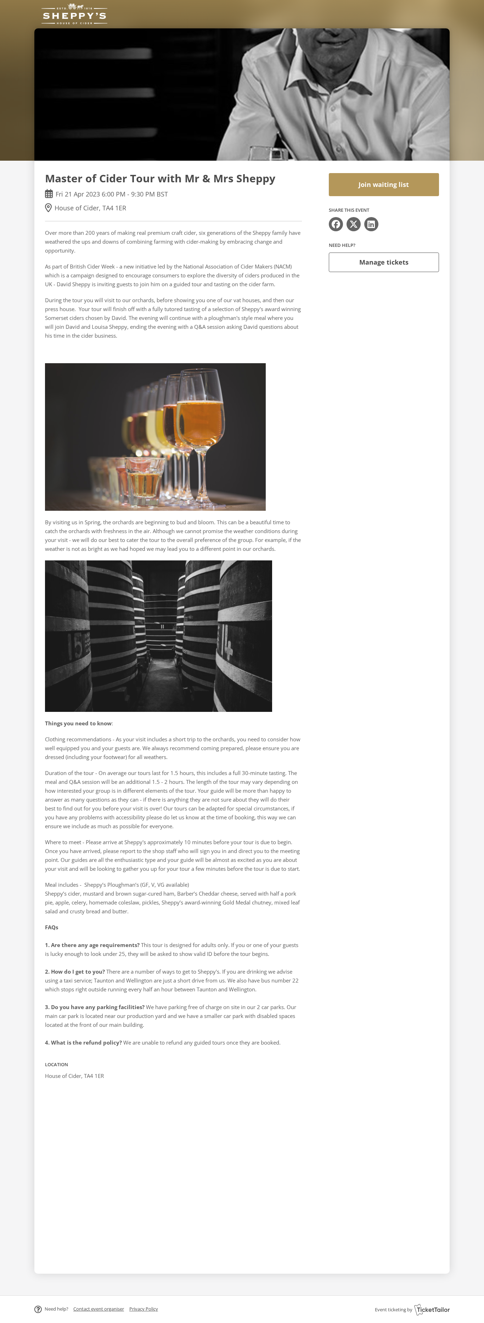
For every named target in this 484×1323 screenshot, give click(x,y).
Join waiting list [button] (384, 184)
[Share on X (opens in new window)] (354, 224)
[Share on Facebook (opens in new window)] (336, 224)
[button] (98, 1309)
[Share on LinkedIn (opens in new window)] (371, 224)
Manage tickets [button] (384, 262)
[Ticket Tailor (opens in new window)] (432, 1309)
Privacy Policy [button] (143, 1309)
